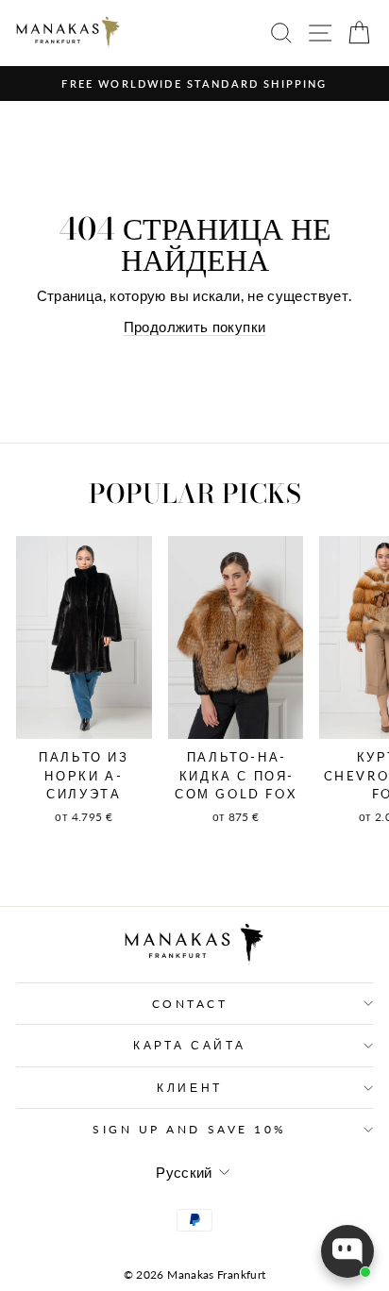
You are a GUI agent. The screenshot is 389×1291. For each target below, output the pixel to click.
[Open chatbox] (347, 1251)
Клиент (189, 1088)
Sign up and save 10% (190, 1129)
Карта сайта (189, 1045)
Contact (190, 1004)
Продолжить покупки (195, 326)
